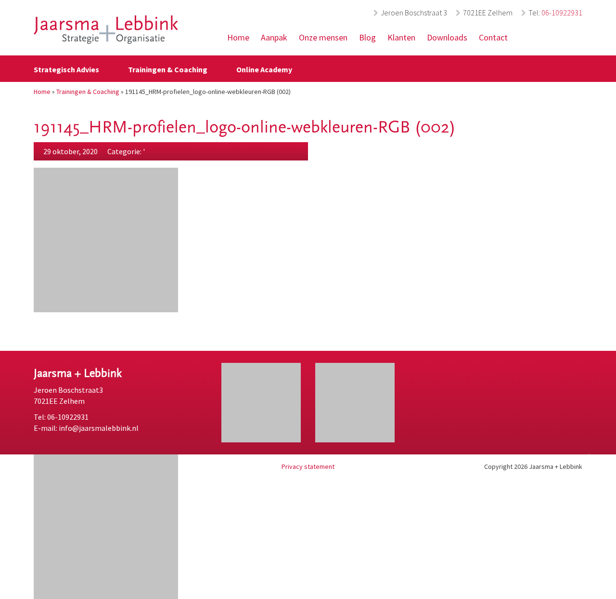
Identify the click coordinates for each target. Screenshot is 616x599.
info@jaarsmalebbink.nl (99, 428)
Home (238, 37)
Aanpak (274, 37)
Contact (493, 37)
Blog (367, 37)
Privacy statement (308, 466)
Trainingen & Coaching (167, 69)
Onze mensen (323, 37)
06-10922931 (561, 12)
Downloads (447, 37)
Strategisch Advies (66, 69)
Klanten (401, 37)
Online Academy (264, 69)
